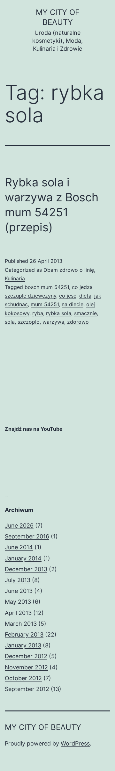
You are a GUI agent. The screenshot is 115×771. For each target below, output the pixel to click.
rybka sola (58, 313)
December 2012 (26, 656)
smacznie (85, 313)
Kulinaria (15, 278)
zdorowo (78, 322)
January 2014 (23, 558)
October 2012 (23, 678)
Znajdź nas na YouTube (34, 429)
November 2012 (26, 667)
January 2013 (23, 645)
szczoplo (29, 322)
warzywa (53, 322)
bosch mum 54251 (47, 287)
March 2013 (21, 623)
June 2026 (19, 525)
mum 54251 (45, 304)
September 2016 (27, 536)
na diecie (72, 304)
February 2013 (24, 634)
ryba (37, 313)
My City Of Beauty (43, 727)
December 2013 (26, 569)
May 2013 (18, 601)
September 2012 (27, 689)
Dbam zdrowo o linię (68, 270)
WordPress (75, 743)
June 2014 (19, 547)
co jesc (67, 295)
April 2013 (18, 612)
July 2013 (17, 580)
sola (10, 322)
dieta (85, 295)
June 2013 (19, 590)
